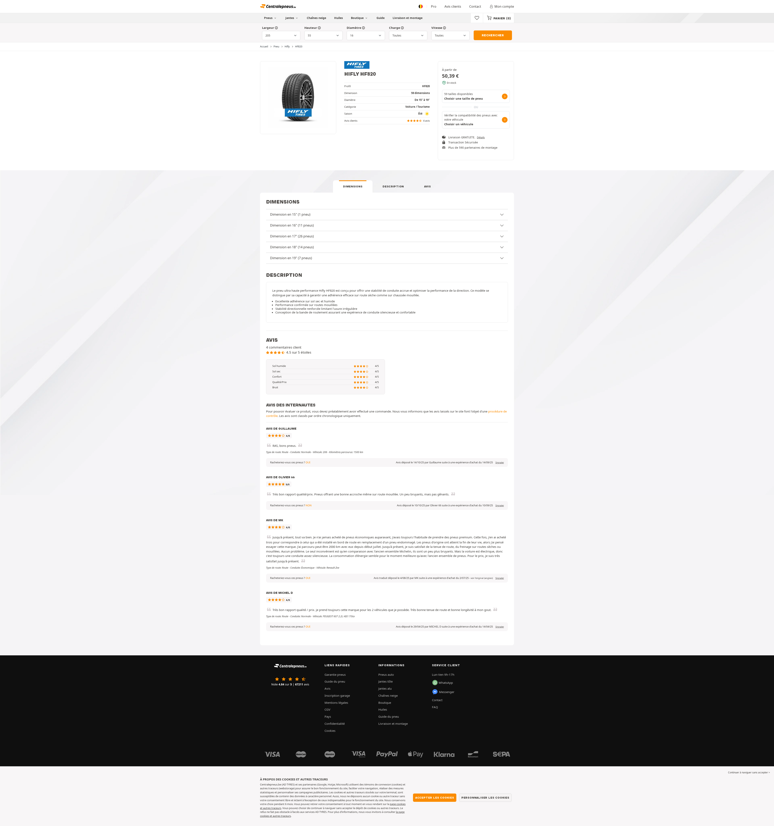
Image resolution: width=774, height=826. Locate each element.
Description (393, 186)
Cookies (330, 731)
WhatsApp (446, 683)
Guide (381, 18)
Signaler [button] (499, 462)
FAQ (435, 707)
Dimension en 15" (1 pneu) (290, 214)
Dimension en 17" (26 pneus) (292, 236)
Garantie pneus (335, 674)
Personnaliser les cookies (485, 797)
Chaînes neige (316, 18)
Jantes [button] (290, 18)
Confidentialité (335, 724)
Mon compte (504, 6)
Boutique (357, 18)
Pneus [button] (268, 18)
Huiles (338, 18)
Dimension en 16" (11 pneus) (292, 225)
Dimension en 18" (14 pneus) (292, 247)
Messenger (446, 692)
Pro (433, 6)
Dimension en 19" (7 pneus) (291, 258)
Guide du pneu (335, 681)
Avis (427, 186)
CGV (327, 709)
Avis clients (452, 6)
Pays (328, 716)
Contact (475, 6)
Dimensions (352, 186)
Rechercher (493, 35)
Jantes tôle (385, 681)
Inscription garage (337, 695)
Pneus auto (386, 674)
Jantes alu (385, 688)
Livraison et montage (407, 18)
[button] (482, 578)
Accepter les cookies (434, 797)
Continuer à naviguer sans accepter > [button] (749, 772)
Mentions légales (336, 703)
